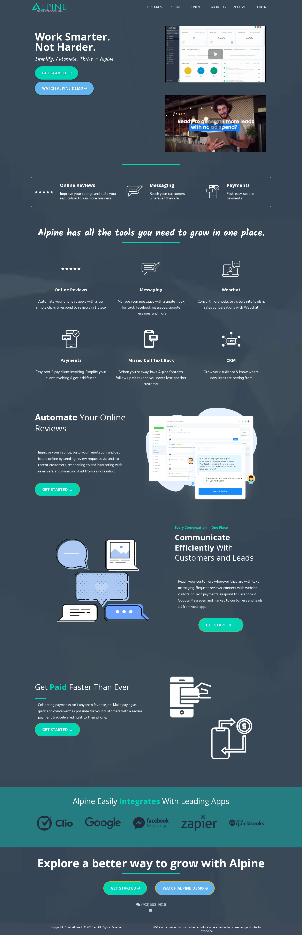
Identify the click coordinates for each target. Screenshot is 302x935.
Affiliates (241, 7)
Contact (196, 7)
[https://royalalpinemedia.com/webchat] (231, 268)
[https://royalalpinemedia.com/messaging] (151, 268)
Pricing (176, 7)
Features (154, 7)
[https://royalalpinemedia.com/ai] (151, 339)
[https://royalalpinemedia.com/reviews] (71, 268)
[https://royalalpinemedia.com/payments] (71, 339)
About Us (218, 7)
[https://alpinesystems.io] (50, 6)
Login (261, 7)
